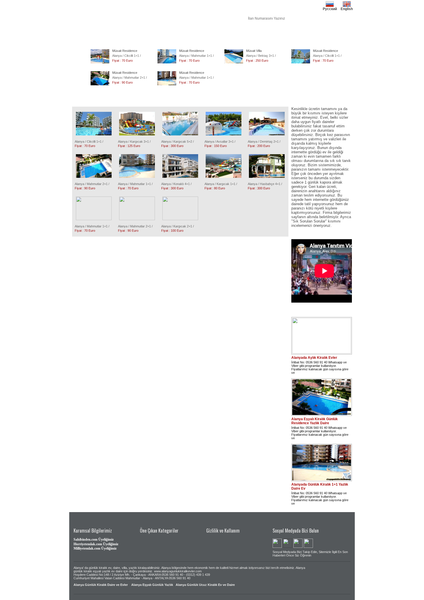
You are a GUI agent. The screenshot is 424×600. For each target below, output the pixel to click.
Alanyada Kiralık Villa (156, 34)
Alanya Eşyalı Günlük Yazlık (152, 584)
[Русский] (329, 2)
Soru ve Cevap (308, 34)
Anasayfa (82, 34)
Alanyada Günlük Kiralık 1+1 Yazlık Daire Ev (319, 486)
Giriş (328, 34)
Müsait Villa (254, 50)
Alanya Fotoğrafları (228, 34)
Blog (251, 34)
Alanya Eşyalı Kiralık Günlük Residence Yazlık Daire (314, 421)
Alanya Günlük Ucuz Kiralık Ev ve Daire (205, 584)
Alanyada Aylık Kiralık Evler (314, 358)
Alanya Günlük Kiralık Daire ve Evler (101, 584)
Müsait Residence (124, 50)
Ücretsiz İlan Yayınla (277, 34)
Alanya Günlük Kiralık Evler (114, 34)
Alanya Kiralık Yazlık (192, 34)
